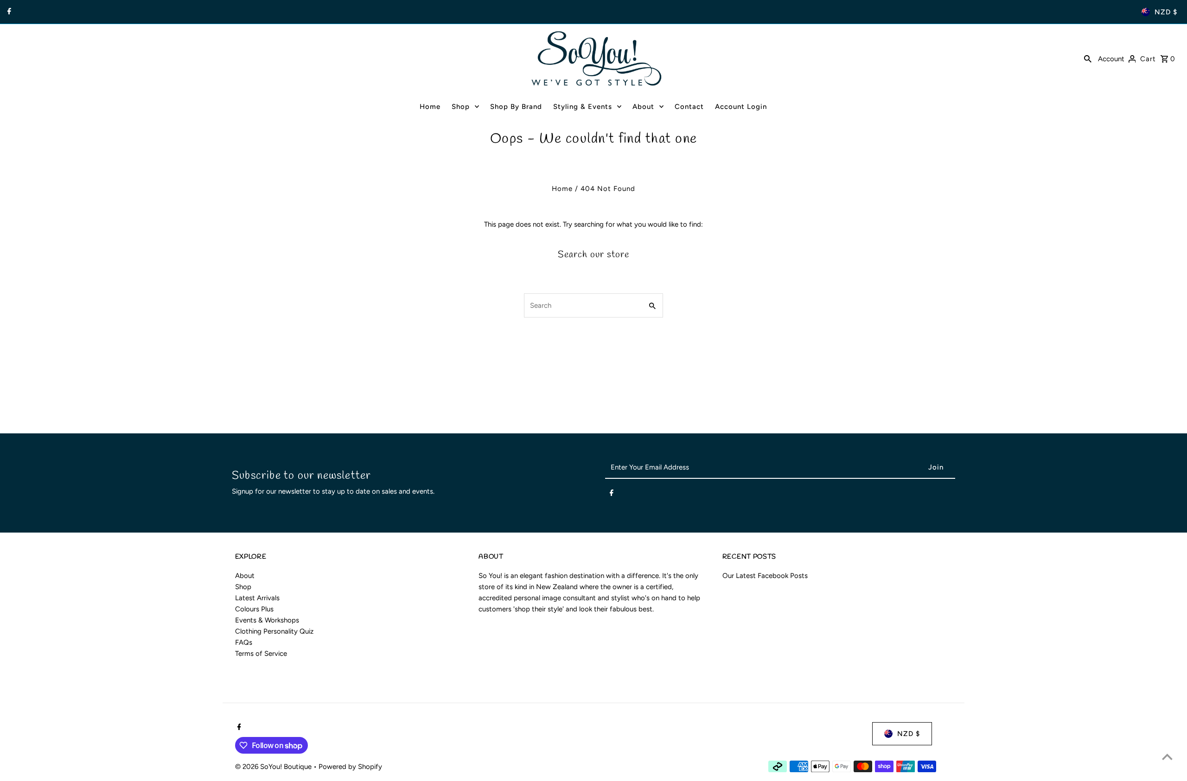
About (245, 575)
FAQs (243, 642)
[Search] (1088, 58)
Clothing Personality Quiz (274, 631)
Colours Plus (254, 609)
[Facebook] (8, 12)
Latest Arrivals (257, 598)
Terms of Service (261, 653)
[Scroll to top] (1167, 756)
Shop (243, 587)
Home (562, 188)
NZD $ (1166, 12)
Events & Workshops (267, 620)
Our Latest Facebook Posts (765, 575)
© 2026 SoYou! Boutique (274, 766)
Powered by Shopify (350, 766)
